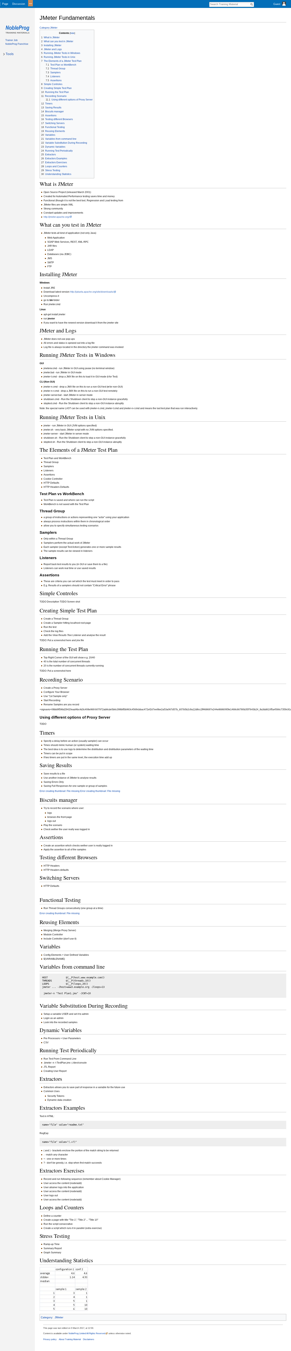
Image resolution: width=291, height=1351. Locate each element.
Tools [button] (10, 54)
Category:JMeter (48, 27)
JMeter (59, 1317)
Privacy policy (50, 1339)
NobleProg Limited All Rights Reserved (86, 1333)
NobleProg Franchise (16, 44)
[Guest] (280, 7)
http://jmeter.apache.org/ (56, 217)
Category (46, 1317)
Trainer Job (11, 40)
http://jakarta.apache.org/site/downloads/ (91, 291)
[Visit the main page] (17, 29)
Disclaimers (88, 1339)
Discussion (18, 3)
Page (5, 3)
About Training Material (70, 1339)
